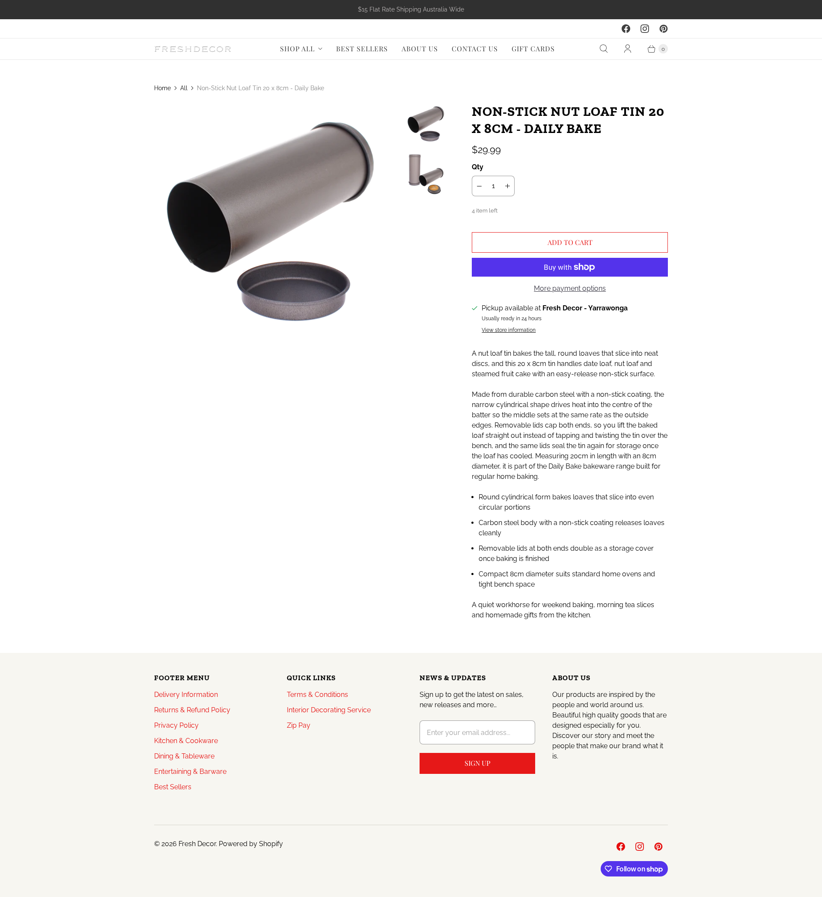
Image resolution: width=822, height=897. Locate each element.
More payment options (570, 288)
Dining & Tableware (184, 756)
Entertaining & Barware (190, 771)
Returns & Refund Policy (192, 710)
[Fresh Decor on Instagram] (644, 28)
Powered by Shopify (251, 844)
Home (162, 88)
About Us (420, 48)
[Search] (604, 48)
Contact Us (475, 48)
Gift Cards (533, 48)
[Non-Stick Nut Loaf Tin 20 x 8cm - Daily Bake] (274, 223)
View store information (509, 330)
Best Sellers (362, 48)
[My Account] (628, 48)
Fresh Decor (197, 844)
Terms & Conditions (317, 694)
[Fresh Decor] (192, 49)
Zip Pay (298, 725)
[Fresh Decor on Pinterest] (663, 28)
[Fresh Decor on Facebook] (625, 28)
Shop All (297, 48)
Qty (477, 167)
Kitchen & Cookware (186, 741)
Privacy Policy (176, 725)
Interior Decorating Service (329, 710)
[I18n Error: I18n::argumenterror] (426, 124)
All (184, 88)
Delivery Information (186, 694)
